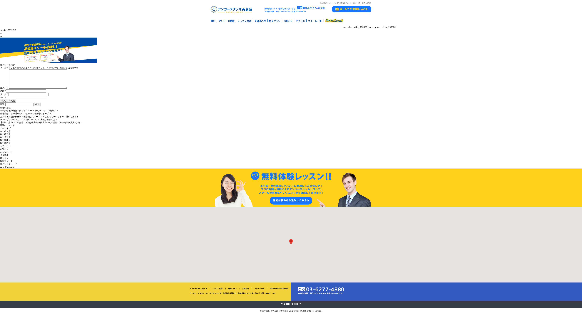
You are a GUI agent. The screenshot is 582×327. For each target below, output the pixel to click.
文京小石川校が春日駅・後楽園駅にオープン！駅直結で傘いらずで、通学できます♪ (40, 116)
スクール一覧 (315, 21)
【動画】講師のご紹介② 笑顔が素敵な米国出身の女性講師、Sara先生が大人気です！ (41, 122)
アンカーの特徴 (226, 21)
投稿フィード (6, 161)
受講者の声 (260, 21)
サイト (3, 97)
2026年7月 (5, 131)
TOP (213, 21)
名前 (3, 91)
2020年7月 (5, 140)
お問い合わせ (265, 293)
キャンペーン (6, 152)
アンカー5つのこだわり (198, 288)
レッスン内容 (244, 21)
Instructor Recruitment (279, 288)
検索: (2, 104)
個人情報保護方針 (229, 293)
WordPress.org (7, 167)
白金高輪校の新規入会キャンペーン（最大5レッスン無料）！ (29, 110)
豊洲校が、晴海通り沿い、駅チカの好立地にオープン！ (26, 113)
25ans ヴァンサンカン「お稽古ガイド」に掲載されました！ (28, 119)
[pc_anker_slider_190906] (48, 62)
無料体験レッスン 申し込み (248, 293)
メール (4, 94)
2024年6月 (5, 134)
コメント (4, 88)
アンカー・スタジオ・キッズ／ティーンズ (205, 293)
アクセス (300, 21)
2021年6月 (5, 137)
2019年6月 (5, 143)
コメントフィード (8, 164)
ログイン (4, 158)
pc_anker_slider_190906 (382, 27)
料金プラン (274, 21)
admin (3, 30)
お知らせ (288, 21)
